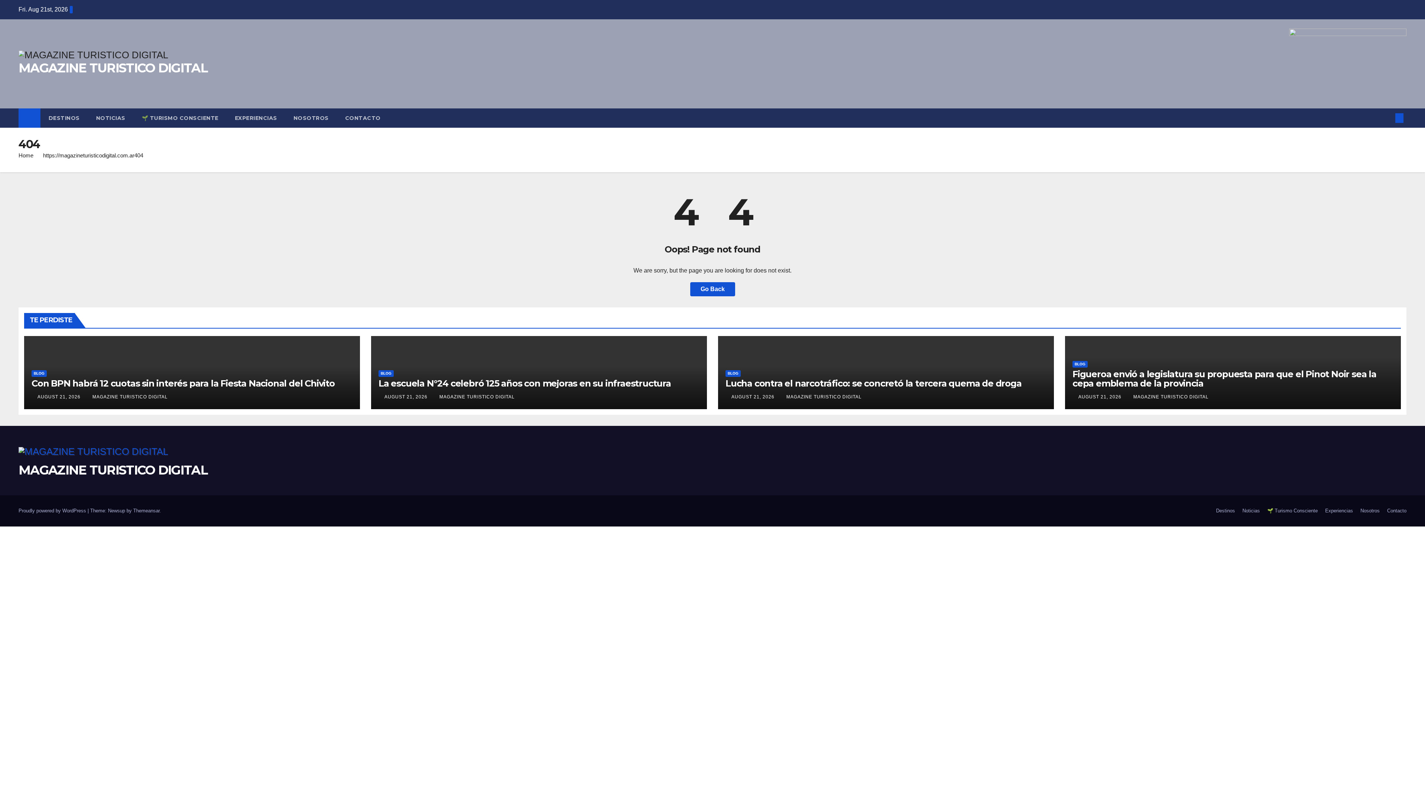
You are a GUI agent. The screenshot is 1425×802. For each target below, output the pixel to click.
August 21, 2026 (59, 397)
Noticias (110, 118)
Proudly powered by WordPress (53, 511)
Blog (39, 373)
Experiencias (256, 118)
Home (26, 155)
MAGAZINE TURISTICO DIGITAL (113, 68)
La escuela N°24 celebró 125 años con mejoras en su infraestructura (525, 383)
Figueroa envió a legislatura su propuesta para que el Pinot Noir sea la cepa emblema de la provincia (1224, 379)
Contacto (363, 118)
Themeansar (146, 511)
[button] (1387, 118)
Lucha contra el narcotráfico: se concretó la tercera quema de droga (873, 383)
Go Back (713, 289)
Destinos (64, 118)
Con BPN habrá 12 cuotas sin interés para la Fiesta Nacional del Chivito (183, 383)
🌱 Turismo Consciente (180, 118)
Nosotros (311, 118)
